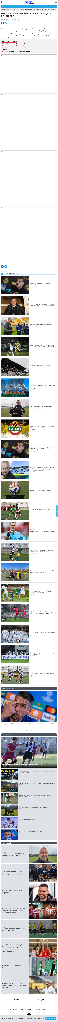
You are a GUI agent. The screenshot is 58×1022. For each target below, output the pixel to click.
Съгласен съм (50, 1018)
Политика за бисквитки (26, 1009)
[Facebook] (2, 23)
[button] (2, 2)
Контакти (37, 1009)
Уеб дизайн (46, 1009)
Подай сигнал (57, 511)
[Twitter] (5, 23)
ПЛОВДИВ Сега (29, 1000)
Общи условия (13, 1009)
